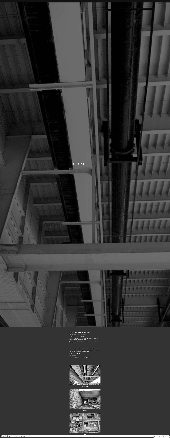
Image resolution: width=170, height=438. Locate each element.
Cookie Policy (23, 436)
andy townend (83, 334)
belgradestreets (85, 164)
